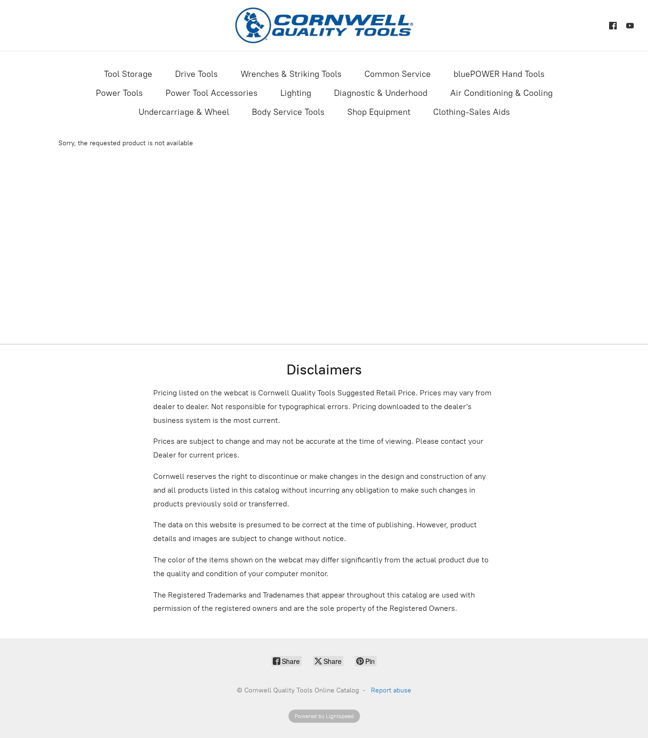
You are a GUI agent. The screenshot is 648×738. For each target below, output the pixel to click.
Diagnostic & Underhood (380, 93)
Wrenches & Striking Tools (291, 74)
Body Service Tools (288, 112)
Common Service (397, 74)
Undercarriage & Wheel (184, 112)
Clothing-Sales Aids (471, 112)
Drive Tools (196, 74)
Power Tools (119, 93)
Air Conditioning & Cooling (501, 93)
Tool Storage (128, 74)
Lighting (295, 93)
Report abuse (391, 690)
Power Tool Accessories (212, 93)
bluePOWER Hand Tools (499, 74)
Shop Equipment (378, 112)
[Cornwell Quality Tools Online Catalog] (324, 25)
